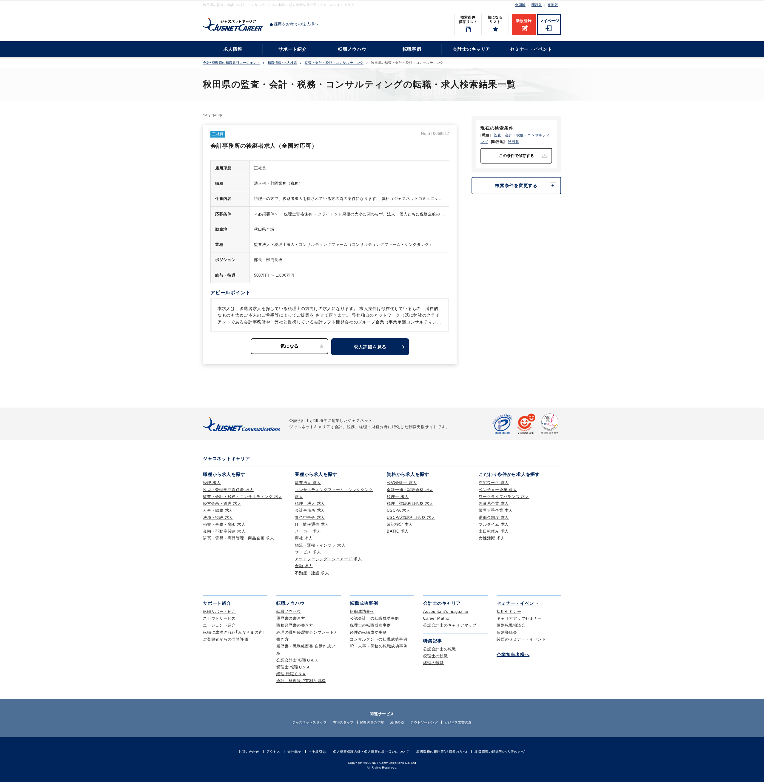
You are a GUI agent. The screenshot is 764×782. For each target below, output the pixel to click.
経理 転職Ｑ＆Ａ (291, 674)
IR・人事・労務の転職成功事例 (378, 646)
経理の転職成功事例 (368, 632)
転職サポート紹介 (219, 611)
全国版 (520, 5)
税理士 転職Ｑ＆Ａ (293, 667)
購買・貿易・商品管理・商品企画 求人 (238, 538)
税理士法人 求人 (310, 503)
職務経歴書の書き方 (294, 625)
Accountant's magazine (445, 611)
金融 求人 (304, 566)
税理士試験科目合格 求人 (410, 503)
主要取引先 (317, 751)
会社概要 (294, 751)
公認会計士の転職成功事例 (374, 618)
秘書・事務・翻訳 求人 (224, 524)
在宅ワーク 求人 (494, 482)
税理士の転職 (435, 656)
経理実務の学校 (372, 722)
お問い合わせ (248, 751)
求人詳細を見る (370, 346)
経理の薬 (397, 722)
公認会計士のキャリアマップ (450, 625)
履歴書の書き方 (290, 618)
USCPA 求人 (398, 510)
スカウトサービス (219, 618)
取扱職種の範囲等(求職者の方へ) (441, 751)
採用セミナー (509, 611)
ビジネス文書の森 (458, 722)
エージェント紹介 (219, 625)
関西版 (537, 5)
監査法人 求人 (308, 482)
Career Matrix (436, 618)
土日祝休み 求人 (494, 531)
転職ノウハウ (352, 49)
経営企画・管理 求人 (222, 503)
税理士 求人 (398, 496)
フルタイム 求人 (494, 524)
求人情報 (233, 49)
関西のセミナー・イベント (521, 639)
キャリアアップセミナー (519, 618)
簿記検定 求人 (400, 524)
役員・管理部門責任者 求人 (228, 490)
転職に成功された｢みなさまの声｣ (234, 632)
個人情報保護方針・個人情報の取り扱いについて (371, 751)
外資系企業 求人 (494, 503)
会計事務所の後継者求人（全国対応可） (264, 146)
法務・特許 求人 (218, 517)
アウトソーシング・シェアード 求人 (328, 559)
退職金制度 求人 (494, 517)
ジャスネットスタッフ (309, 722)
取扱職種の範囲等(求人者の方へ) (500, 751)
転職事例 (412, 49)
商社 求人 (304, 538)
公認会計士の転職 (439, 649)
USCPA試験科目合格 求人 (411, 517)
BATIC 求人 (398, 531)
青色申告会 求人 (310, 517)
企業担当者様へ (513, 654)
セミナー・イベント (531, 49)
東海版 (553, 5)
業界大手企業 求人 (496, 510)
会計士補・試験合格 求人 (410, 490)
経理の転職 (433, 663)
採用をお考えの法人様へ (296, 24)
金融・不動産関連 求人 (224, 531)
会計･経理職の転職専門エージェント (231, 62)
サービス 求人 (308, 552)
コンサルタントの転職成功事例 (378, 639)
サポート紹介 (292, 49)
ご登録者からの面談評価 (225, 639)
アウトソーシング (424, 722)
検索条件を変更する (516, 185)
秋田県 (513, 142)
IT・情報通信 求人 (312, 524)
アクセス (273, 751)
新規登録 (524, 20)
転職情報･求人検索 (282, 62)
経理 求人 (212, 482)
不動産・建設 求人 (312, 573)
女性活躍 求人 (492, 538)
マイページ (549, 20)
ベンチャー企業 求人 (498, 490)
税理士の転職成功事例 (370, 625)
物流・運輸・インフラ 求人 (320, 545)
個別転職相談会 (511, 625)
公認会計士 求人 (402, 482)
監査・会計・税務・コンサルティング (334, 62)
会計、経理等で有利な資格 (301, 680)
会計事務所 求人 (310, 510)
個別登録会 (507, 632)
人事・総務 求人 (218, 510)
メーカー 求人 (308, 531)
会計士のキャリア (471, 49)
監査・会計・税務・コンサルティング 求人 (242, 496)
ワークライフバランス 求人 (504, 496)
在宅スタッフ (343, 722)
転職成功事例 (362, 611)
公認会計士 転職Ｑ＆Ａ (297, 660)
